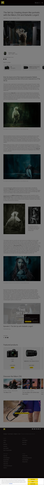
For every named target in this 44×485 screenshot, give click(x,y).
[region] (22, 481)
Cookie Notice (10, 483)
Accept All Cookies (32, 483)
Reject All (33, 481)
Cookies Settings (33, 479)
